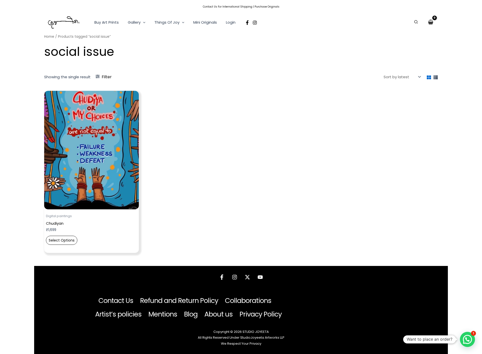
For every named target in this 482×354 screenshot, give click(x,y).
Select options (62, 240)
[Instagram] (255, 22)
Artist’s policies (118, 314)
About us (218, 314)
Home (49, 36)
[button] (143, 22)
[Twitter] (247, 277)
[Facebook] (247, 22)
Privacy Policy (260, 314)
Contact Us (210, 7)
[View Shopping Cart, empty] (431, 22)
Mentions (162, 314)
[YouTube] (260, 277)
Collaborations (248, 300)
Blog (191, 314)
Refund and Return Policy (179, 300)
